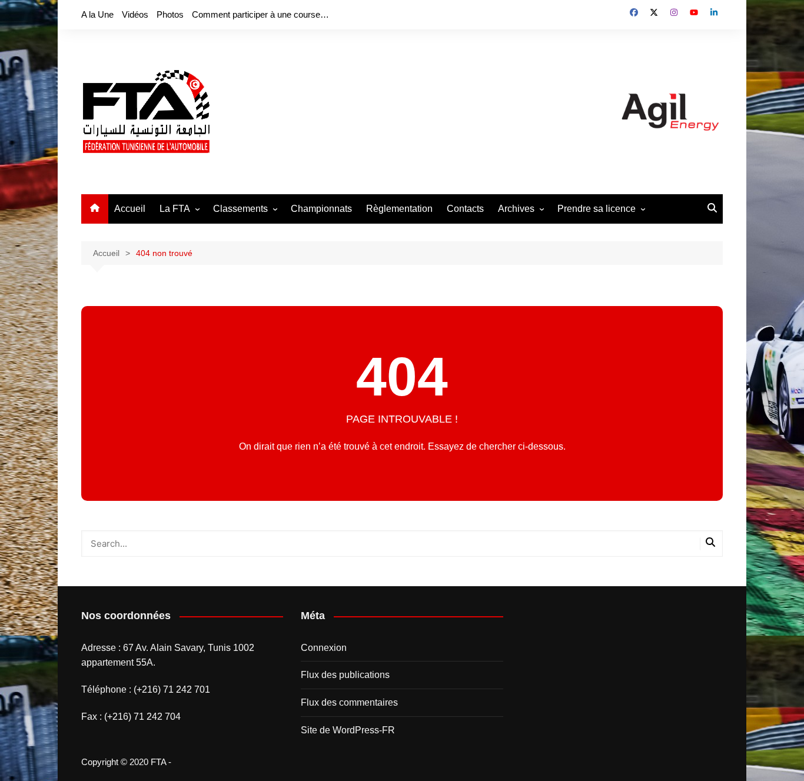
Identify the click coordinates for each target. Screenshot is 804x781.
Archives (516, 209)
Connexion (324, 648)
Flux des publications (345, 675)
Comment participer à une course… (260, 14)
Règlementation (399, 209)
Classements (240, 209)
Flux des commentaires (349, 702)
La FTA (175, 209)
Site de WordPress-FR (348, 730)
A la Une (97, 14)
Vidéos (135, 14)
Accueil (129, 209)
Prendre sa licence (596, 209)
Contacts (465, 209)
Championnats (321, 209)
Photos (170, 14)
